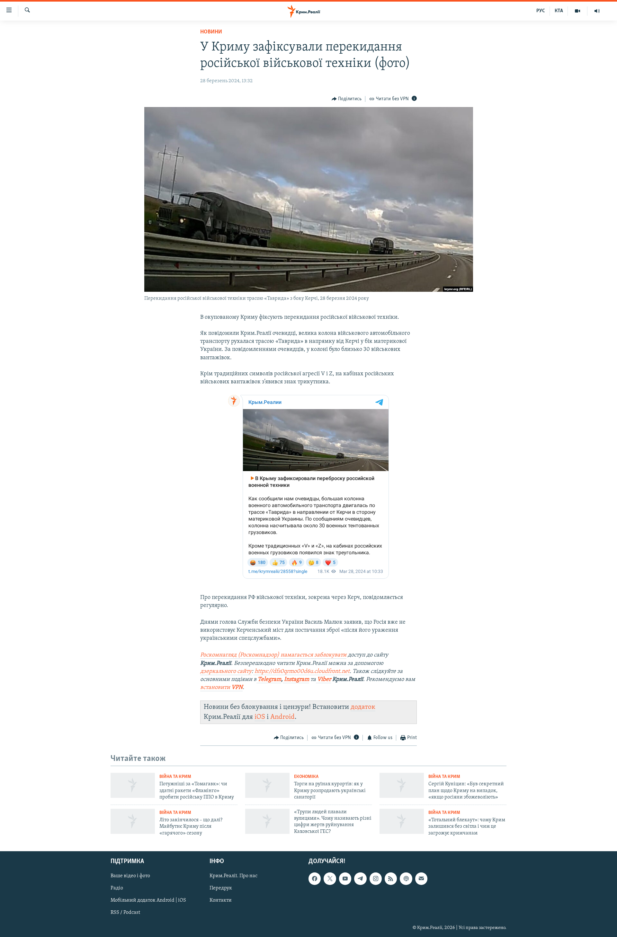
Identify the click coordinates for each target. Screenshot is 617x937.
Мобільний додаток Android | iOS (148, 900)
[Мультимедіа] (577, 10)
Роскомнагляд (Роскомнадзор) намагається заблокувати (273, 655)
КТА (559, 10)
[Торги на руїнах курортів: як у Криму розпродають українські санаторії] (267, 785)
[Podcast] (406, 878)
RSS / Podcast (125, 912)
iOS (260, 717)
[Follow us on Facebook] (314, 878)
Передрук (221, 888)
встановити (221, 688)
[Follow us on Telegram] (360, 878)
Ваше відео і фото (130, 876)
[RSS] (391, 878)
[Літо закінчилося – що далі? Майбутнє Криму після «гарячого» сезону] (133, 821)
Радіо (117, 888)
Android (282, 717)
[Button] (347, 99)
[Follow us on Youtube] (345, 878)
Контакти (221, 900)
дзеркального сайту (226, 671)
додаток (363, 707)
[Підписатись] (421, 878)
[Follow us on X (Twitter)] (330, 878)
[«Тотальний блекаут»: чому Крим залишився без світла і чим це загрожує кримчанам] (402, 821)
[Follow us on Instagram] (376, 878)
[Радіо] (597, 10)
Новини (211, 32)
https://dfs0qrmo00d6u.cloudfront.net (302, 671)
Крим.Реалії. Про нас (233, 876)
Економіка (306, 776)
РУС (540, 10)
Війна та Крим (175, 776)
